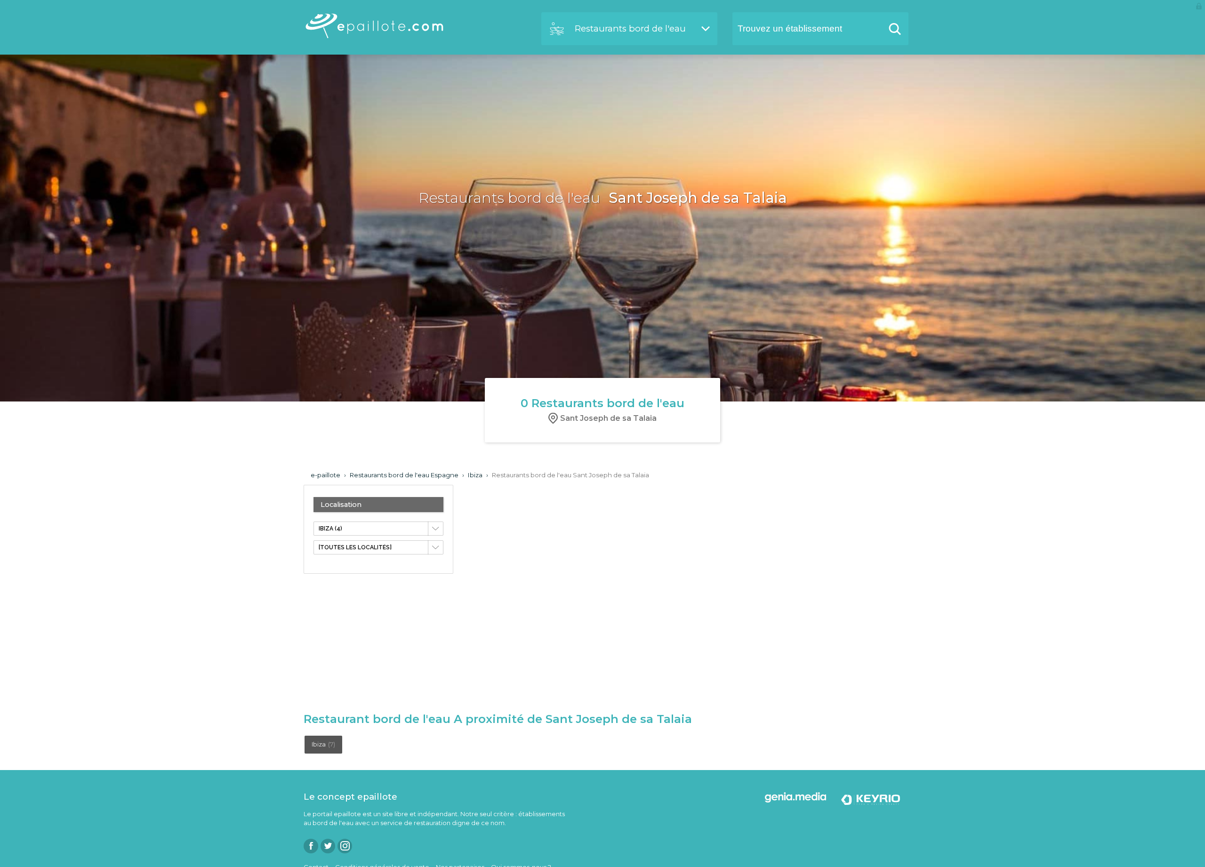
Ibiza (323, 744)
